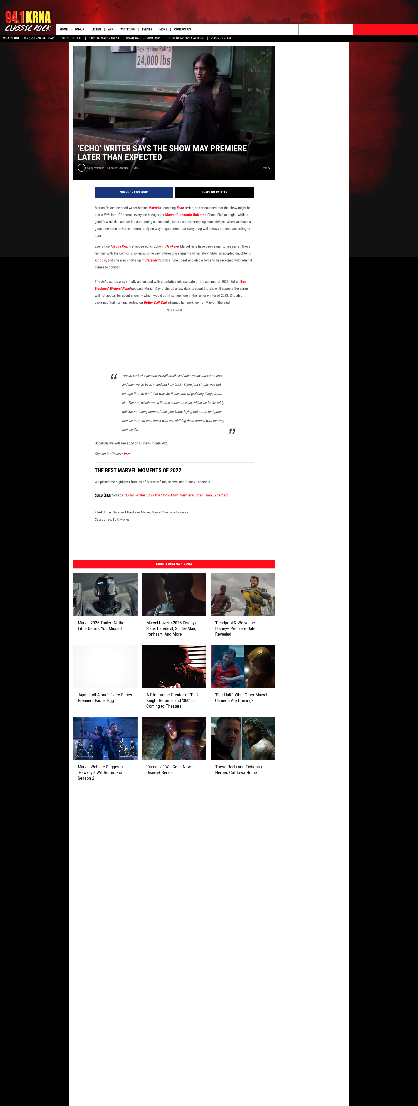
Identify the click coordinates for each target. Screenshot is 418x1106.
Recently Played (222, 38)
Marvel (153, 208)
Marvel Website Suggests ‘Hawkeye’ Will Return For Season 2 (100, 772)
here (127, 454)
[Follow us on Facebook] (325, 29)
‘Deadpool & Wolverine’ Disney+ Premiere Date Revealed (235, 628)
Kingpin (100, 260)
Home (64, 29)
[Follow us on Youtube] (347, 29)
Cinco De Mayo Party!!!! (104, 38)
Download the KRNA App (143, 38)
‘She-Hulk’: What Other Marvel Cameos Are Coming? (241, 697)
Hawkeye (133, 512)
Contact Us (182, 29)
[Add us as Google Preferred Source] (314, 29)
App (110, 29)
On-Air (79, 29)
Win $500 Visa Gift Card (40, 38)
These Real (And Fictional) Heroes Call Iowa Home (238, 769)
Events (147, 29)
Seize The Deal (72, 38)
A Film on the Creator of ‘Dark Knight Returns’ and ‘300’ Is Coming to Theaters (172, 700)
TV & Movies (121, 519)
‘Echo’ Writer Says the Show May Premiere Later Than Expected (176, 495)
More (163, 29)
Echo (180, 208)
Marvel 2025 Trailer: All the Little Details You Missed (101, 625)
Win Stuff (127, 29)
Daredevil (119, 512)
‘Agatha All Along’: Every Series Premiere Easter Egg (105, 697)
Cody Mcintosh (95, 167)
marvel (145, 512)
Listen (96, 29)
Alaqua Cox (119, 246)
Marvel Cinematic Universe (185, 215)
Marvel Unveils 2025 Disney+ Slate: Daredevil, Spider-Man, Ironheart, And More (171, 628)
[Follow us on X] (336, 29)
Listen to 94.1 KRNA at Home (185, 38)
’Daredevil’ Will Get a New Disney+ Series (168, 769)
